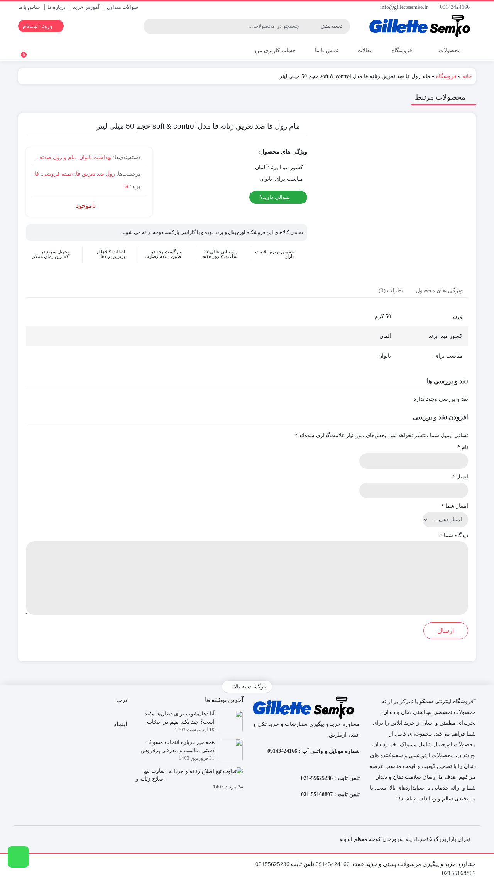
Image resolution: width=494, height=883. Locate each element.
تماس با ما (29, 7)
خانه (467, 76)
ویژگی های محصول (439, 290)
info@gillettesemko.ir (405, 7)
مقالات (365, 50)
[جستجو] (150, 26)
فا (37, 174)
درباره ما (56, 7)
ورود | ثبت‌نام (38, 26)
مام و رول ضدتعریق (53, 157)
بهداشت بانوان (95, 157)
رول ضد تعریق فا (95, 174)
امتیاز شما (454, 506)
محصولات (449, 50)
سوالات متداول (122, 7)
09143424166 (455, 7)
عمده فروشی (57, 174)
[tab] (439, 290)
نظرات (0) (391, 290)
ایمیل (460, 477)
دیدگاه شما (454, 535)
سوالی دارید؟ (275, 197)
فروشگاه (402, 50)
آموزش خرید (86, 7)
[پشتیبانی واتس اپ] (18, 857)
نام (462, 447)
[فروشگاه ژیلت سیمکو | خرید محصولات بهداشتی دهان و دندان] (421, 26)
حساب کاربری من (275, 50)
